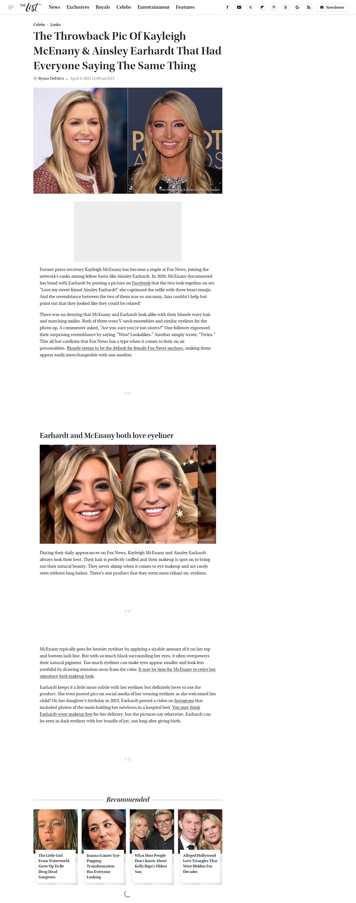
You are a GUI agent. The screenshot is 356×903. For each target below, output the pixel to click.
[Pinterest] (274, 7)
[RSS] (309, 7)
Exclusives (78, 7)
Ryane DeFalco (51, 78)
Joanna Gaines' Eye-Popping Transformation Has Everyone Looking (104, 866)
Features (185, 7)
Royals (103, 7)
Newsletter (335, 7)
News (54, 7)
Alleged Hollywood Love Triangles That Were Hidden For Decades (200, 863)
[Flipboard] (262, 7)
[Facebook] (227, 7)
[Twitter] (251, 7)
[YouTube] (239, 7)
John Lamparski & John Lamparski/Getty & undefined (179, 539)
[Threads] (285, 7)
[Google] (297, 7)
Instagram (184, 700)
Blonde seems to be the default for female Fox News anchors (125, 348)
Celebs (123, 7)
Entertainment (154, 7)
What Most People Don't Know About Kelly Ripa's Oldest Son (151, 863)
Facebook (141, 283)
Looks (55, 25)
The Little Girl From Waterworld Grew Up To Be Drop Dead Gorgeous (54, 866)
